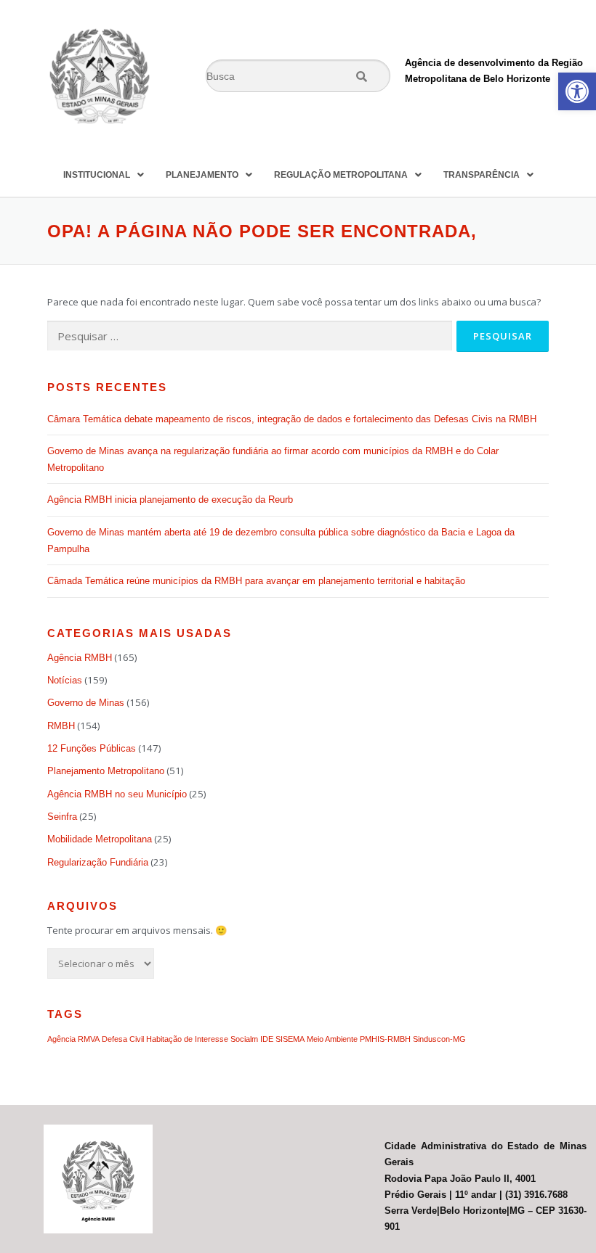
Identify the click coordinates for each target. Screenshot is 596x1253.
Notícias (64, 680)
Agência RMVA (73, 1039)
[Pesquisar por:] (249, 336)
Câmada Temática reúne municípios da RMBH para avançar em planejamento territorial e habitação (256, 580)
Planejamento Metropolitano (105, 770)
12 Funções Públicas (91, 748)
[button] (577, 91)
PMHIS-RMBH (385, 1039)
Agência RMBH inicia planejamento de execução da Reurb (170, 499)
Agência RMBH (79, 657)
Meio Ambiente (332, 1039)
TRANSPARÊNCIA (481, 175)
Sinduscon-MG (439, 1039)
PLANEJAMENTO (202, 175)
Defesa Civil (123, 1039)
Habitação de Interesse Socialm (202, 1039)
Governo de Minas (85, 702)
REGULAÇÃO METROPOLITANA (341, 175)
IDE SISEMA (282, 1039)
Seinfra (62, 816)
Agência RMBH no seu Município (117, 794)
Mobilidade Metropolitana (99, 839)
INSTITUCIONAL (96, 175)
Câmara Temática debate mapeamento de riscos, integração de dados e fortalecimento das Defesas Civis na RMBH (291, 419)
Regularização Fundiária (97, 862)
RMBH (61, 725)
